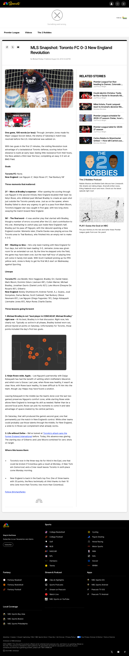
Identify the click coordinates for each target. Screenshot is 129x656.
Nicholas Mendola (99, 109)
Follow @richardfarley (15, 492)
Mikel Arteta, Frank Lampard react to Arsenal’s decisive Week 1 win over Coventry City (108, 105)
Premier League (12, 32)
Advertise (6, 637)
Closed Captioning (23, 637)
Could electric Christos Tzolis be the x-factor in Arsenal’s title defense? (108, 94)
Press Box (52, 637)
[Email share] (18, 47)
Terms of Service (109, 637)
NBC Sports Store (41, 637)
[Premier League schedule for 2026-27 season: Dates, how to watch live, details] (85, 117)
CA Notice (99, 637)
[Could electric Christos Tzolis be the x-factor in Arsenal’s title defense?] (85, 95)
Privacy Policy (70, 637)
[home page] (11, 3)
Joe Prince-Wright (99, 86)
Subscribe (8, 545)
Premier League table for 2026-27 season (108, 128)
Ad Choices (60, 637)
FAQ (32, 637)
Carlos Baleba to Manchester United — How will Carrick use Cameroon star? (107, 139)
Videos (28, 32)
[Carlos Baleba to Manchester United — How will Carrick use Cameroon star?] (85, 140)
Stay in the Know (9, 535)
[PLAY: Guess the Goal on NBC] (101, 209)
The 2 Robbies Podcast (90, 179)
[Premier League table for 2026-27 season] (85, 129)
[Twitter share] (13, 47)
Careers (13, 637)
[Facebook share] (7, 47)
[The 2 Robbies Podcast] (101, 163)
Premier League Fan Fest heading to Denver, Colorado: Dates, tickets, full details (107, 83)
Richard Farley (38, 59)
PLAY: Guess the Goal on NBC (93, 225)
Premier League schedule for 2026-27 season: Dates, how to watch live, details (108, 116)
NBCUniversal (16, 641)
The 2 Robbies (45, 32)
